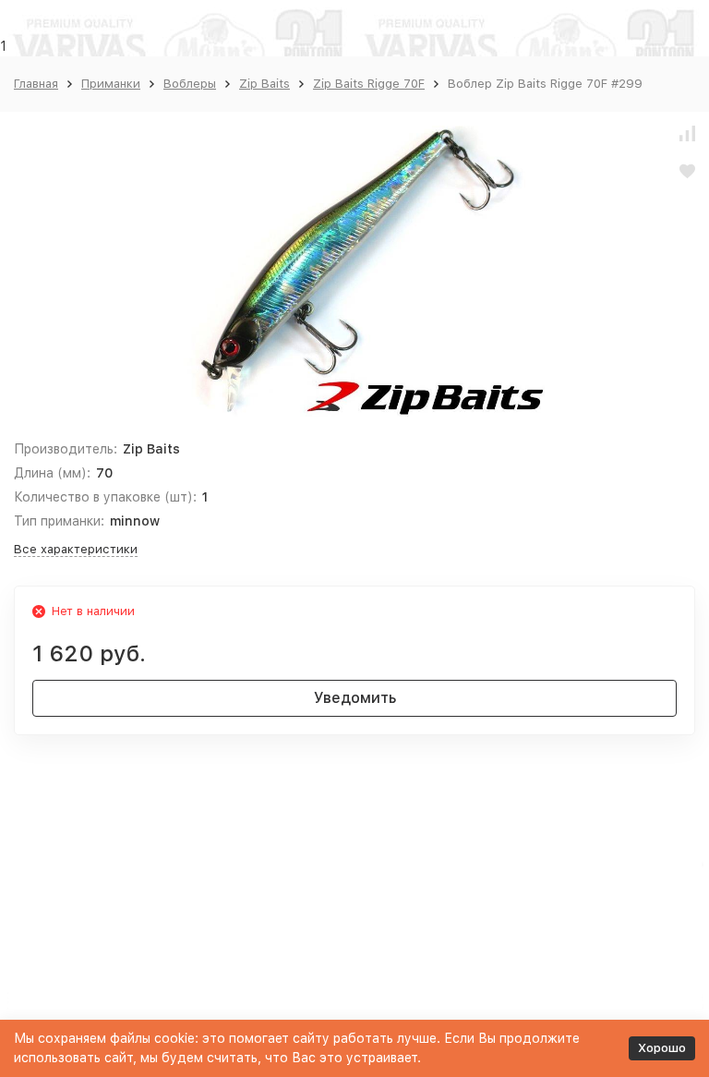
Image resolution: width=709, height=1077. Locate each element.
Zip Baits (264, 84)
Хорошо (662, 1048)
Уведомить (355, 698)
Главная (36, 84)
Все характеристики (76, 549)
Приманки (110, 84)
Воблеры (189, 84)
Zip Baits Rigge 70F (369, 84)
